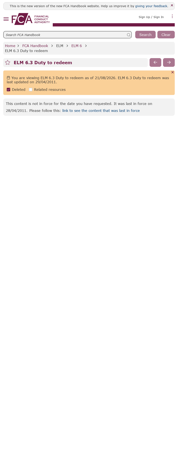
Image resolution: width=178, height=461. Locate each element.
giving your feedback (151, 6)
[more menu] (172, 16)
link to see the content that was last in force (101, 110)
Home (10, 46)
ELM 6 (76, 46)
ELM (59, 46)
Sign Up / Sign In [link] (151, 17)
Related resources (50, 89)
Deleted (18, 89)
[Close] (172, 5)
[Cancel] (173, 72)
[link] (31, 19)
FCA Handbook (35, 46)
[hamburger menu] (6, 19)
